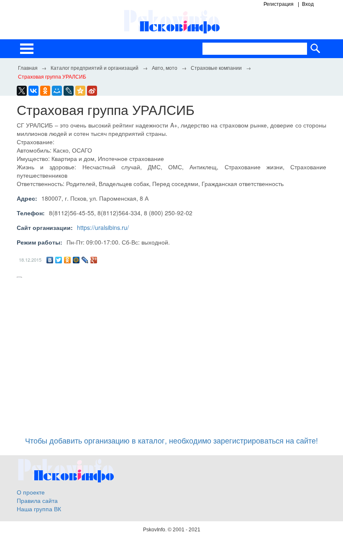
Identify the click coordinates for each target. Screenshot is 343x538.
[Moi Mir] (57, 91)
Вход (308, 4)
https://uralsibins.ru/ (103, 227)
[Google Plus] (94, 260)
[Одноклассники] (67, 260)
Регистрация (279, 4)
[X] (22, 91)
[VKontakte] (33, 91)
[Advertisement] (171, 352)
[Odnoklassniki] (45, 91)
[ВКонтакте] (50, 260)
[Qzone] (80, 91)
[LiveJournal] (69, 91)
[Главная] (27, 67)
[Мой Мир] (76, 260)
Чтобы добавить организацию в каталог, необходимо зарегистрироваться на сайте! (171, 440)
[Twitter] (58, 260)
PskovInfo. (155, 530)
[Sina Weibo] (92, 91)
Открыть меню (27, 48)
